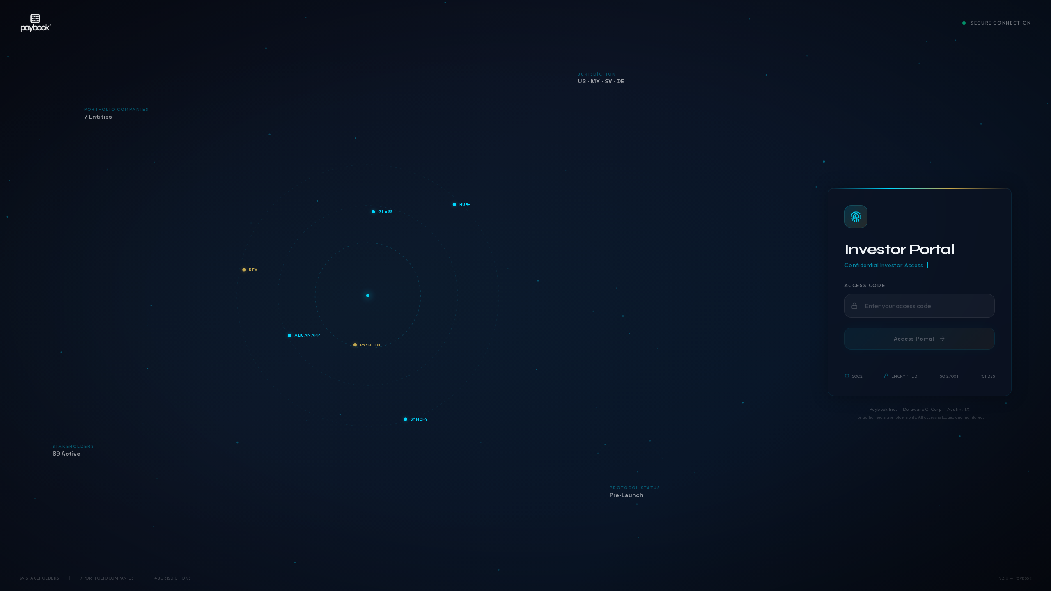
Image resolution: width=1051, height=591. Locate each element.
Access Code (865, 285)
